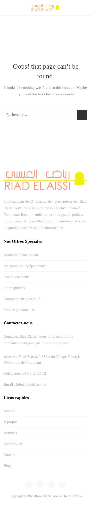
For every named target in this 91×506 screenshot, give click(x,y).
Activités (10, 433)
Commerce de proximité (22, 299)
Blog (7, 466)
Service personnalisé (19, 310)
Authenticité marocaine (21, 255)
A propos (10, 422)
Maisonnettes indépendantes (25, 266)
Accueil (9, 411)
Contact (9, 455)
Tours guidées (14, 288)
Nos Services (13, 444)
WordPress (75, 496)
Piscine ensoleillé (17, 277)
